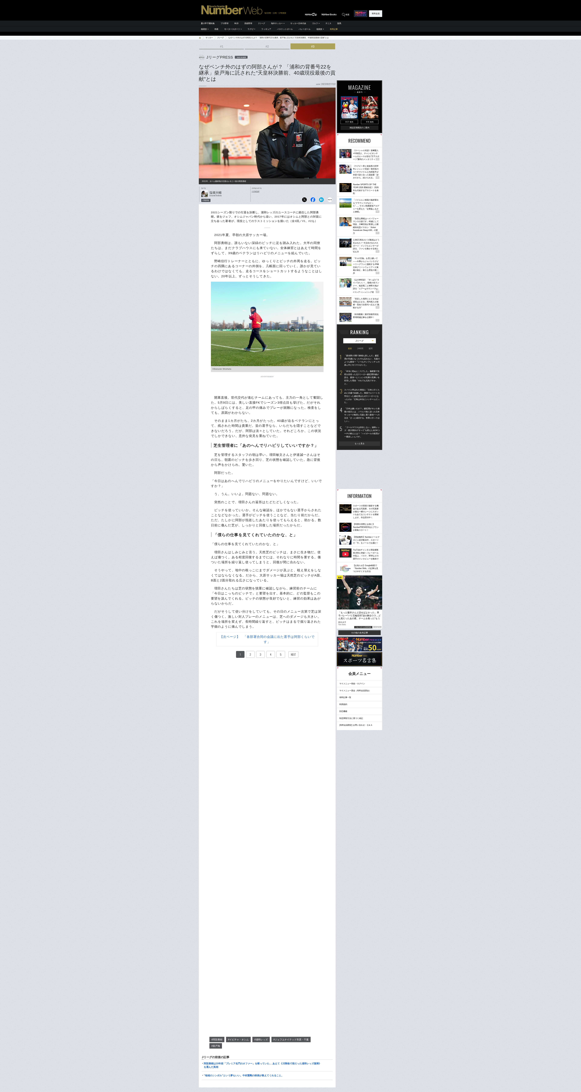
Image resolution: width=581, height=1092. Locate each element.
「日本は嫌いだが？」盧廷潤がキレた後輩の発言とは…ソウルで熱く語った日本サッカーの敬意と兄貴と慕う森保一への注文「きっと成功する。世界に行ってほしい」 (362, 414)
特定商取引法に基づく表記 (351, 718)
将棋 (216, 29)
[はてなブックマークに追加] (321, 200)
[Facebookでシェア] (312, 200)
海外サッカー (277, 23)
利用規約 (343, 704)
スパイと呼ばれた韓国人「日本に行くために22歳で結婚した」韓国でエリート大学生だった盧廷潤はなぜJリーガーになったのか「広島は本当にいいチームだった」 (362, 396)
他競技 (319, 29)
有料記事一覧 (345, 697)
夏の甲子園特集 (208, 23)
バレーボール (304, 29)
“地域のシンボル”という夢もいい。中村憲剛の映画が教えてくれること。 (244, 1075)
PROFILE (206, 200)
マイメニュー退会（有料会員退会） (355, 690)
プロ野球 (224, 23)
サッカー (209, 38)
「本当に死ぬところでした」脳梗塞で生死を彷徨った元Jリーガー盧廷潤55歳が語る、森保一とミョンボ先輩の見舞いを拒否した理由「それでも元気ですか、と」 (362, 377)
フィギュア (266, 29)
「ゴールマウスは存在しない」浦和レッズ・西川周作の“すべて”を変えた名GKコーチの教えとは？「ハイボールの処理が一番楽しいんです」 (362, 432)
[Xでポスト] (304, 200)
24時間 (360, 348)
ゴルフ (315, 23)
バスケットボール (285, 29)
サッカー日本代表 (298, 23)
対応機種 (343, 711)
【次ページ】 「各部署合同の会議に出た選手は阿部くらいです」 (267, 639)
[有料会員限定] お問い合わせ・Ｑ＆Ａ (356, 725)
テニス (328, 23)
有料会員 (376, 13)
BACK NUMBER (241, 57)
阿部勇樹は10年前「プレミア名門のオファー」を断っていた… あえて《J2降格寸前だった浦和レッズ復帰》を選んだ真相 (262, 1065)
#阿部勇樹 (216, 1039)
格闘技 (204, 29)
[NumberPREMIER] (360, 13)
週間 (371, 348)
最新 (350, 348)
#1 (221, 46)
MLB (236, 23)
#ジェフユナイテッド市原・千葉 (291, 1039)
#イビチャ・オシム (238, 1039)
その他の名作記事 (359, 632)
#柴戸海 (215, 1046)
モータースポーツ (232, 29)
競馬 (339, 23)
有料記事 (334, 29)
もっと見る (359, 443)
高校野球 (248, 23)
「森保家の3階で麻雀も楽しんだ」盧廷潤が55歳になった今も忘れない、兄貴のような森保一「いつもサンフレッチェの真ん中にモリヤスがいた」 (362, 360)
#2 (267, 46)
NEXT (293, 654)
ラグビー (251, 29)
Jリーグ (261, 23)
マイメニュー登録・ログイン (352, 683)
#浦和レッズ (261, 1039)
